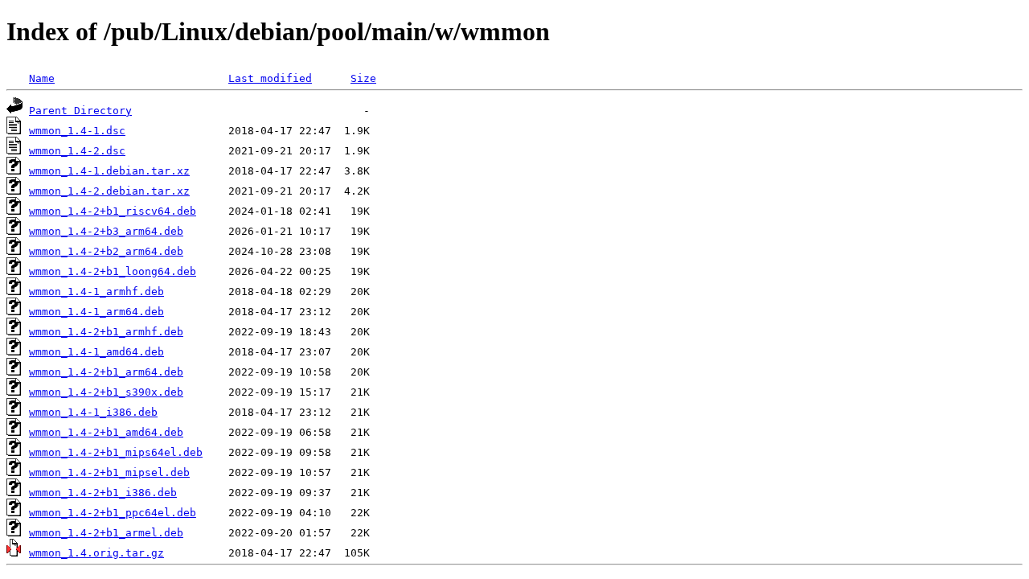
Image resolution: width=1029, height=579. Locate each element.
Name (42, 78)
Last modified (270, 78)
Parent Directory (80, 111)
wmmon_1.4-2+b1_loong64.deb (112, 271)
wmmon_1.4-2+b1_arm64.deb (106, 372)
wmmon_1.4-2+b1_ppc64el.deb (112, 513)
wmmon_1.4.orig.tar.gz (96, 553)
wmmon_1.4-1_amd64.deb (96, 352)
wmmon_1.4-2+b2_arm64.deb (106, 251)
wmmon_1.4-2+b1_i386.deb (103, 493)
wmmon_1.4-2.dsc (77, 151)
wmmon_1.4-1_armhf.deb (96, 291)
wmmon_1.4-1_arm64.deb (96, 312)
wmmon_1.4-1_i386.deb (93, 412)
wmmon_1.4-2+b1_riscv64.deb (112, 211)
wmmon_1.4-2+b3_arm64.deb (106, 231)
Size (363, 78)
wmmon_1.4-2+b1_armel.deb (106, 533)
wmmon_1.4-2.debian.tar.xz (109, 191)
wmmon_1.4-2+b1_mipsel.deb (109, 472)
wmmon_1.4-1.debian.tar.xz (109, 171)
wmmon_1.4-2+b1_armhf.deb (106, 332)
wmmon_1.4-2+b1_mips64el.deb (116, 452)
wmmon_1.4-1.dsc (77, 131)
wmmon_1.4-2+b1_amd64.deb (106, 432)
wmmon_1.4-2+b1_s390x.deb (106, 392)
